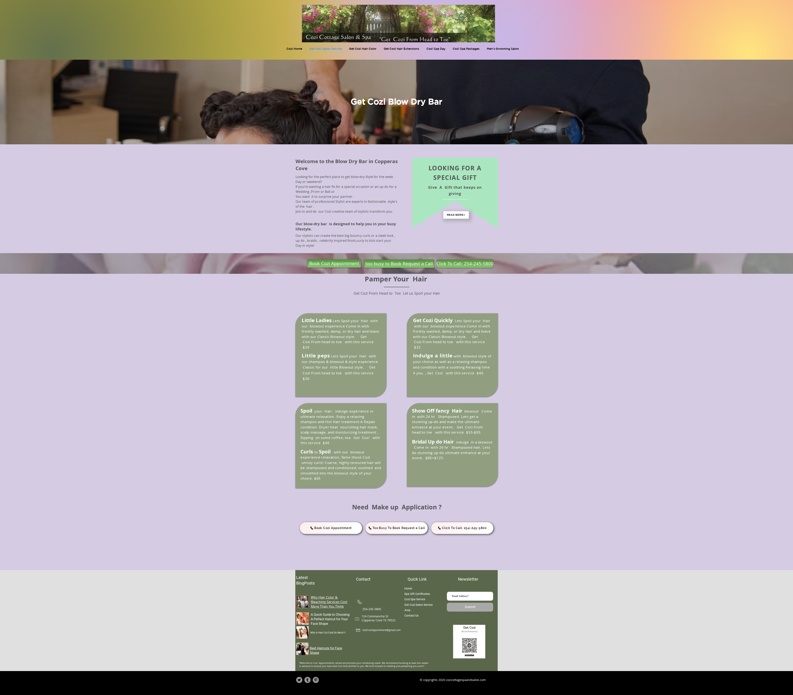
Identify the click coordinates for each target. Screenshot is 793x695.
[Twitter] (299, 680)
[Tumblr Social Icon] (307, 680)
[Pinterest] (316, 680)
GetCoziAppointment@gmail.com (381, 630)
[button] (363, 49)
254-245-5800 (371, 609)
